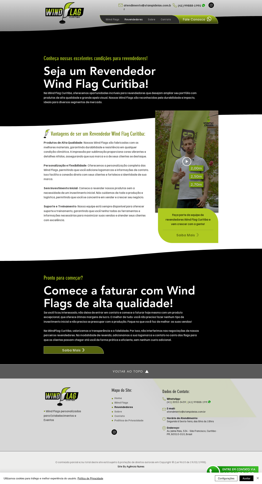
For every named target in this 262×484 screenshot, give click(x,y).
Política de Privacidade (128, 420)
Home (118, 398)
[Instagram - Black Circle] (211, 5)
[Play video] (186, 161)
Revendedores (123, 407)
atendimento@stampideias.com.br (186, 411)
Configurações (226, 478)
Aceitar (246, 478)
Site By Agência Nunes (131, 466)
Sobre (118, 411)
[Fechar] (258, 478)
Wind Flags (121, 402)
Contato (119, 415)
